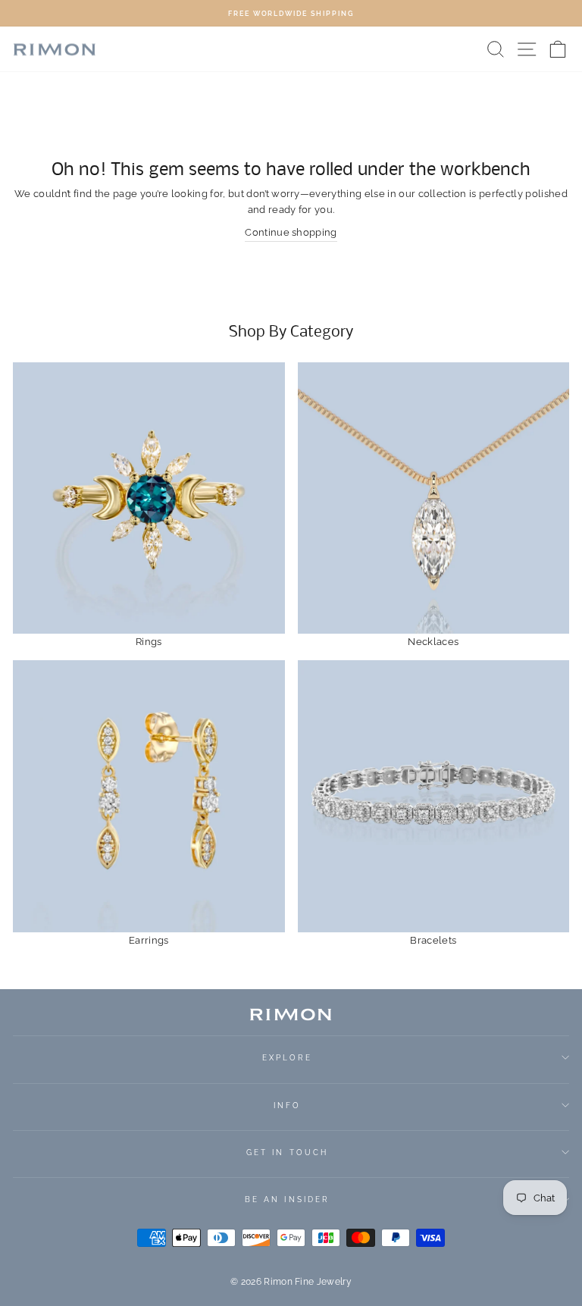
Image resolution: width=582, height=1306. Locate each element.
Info (287, 1105)
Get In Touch (287, 1152)
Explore (287, 1057)
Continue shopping (290, 232)
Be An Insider (287, 1199)
